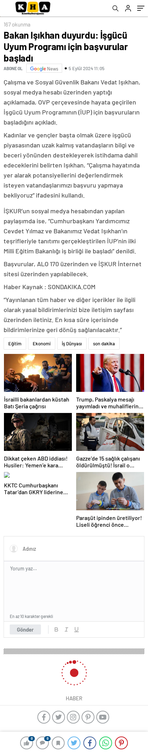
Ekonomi (42, 343)
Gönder (25, 629)
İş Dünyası (72, 343)
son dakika (104, 343)
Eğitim (15, 343)
